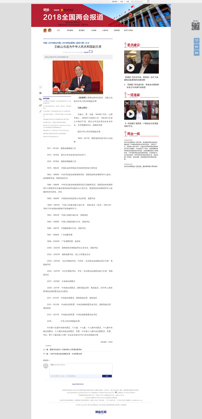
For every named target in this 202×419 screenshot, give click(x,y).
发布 (107, 376)
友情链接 (123, 405)
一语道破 (93, 30)
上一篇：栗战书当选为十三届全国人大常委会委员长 (62, 349)
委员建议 (82, 30)
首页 (58, 30)
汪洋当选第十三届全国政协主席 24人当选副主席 (56, 111)
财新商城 (114, 1)
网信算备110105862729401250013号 (103, 392)
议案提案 (117, 30)
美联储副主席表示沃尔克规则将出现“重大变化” (56, 119)
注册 (127, 1)
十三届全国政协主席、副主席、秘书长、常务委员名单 (57, 107)
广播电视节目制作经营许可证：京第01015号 (90, 395)
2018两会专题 (55, 43)
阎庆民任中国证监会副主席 (50, 136)
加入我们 (84, 405)
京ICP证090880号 (72, 392)
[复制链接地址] (40, 111)
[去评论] (40, 93)
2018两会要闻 (68, 43)
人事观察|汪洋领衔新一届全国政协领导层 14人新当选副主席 (57, 102)
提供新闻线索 (110, 405)
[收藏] (40, 87)
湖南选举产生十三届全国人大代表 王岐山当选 (56, 130)
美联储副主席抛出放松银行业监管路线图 (54, 133)
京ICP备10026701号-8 (84, 392)
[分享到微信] (40, 99)
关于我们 (78, 405)
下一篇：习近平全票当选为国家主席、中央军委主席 (62, 354)
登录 (121, 1)
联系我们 (117, 405)
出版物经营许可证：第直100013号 (114, 395)
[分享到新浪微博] (40, 105)
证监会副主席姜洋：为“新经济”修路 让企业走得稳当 (57, 115)
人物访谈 (105, 30)
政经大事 (80, 43)
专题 (45, 43)
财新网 (86, 52)
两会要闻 (70, 30)
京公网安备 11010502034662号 (126, 392)
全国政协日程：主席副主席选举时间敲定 (54, 122)
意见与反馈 (102, 405)
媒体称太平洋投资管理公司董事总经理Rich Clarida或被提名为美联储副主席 (57, 126)
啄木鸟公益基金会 (93, 405)
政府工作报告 (128, 30)
